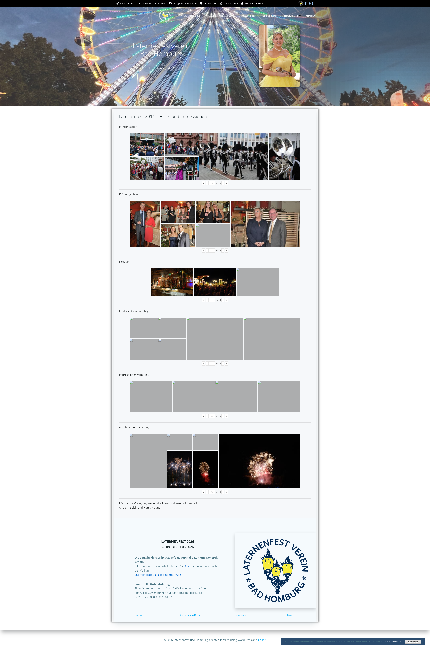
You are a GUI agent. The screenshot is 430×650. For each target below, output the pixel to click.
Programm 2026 (190, 15)
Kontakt (311, 15)
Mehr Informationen (392, 641)
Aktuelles (210, 15)
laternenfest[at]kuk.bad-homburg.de (158, 575)
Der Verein (269, 15)
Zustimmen (413, 641)
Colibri (262, 640)
